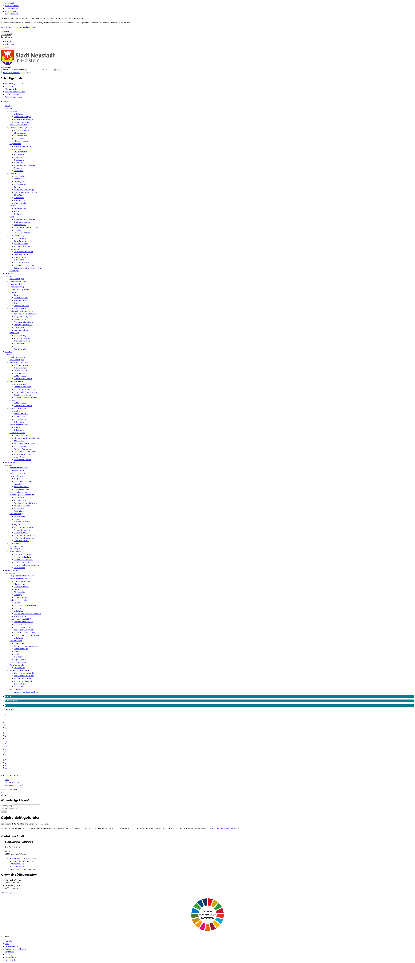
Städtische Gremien (22, 222)
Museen (13, 400)
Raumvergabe (20, 154)
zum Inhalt (9, 3)
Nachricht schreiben (18, 866)
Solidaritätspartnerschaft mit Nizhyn (29, 268)
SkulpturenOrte (20, 616)
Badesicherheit (20, 446)
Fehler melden (11, 960)
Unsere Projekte (20, 457)
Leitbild (17, 519)
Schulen (17, 295)
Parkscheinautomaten (23, 481)
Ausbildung (18, 211)
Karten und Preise (21, 414)
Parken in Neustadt (17, 476)
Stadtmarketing (20, 203)
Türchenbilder (19, 592)
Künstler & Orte (20, 624)
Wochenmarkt (15, 551)
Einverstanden (6, 34)
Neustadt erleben (17, 381)
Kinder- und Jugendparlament (27, 227)
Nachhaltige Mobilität (23, 246)
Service (17, 654)
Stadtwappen (20, 257)
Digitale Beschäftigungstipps (26, 646)
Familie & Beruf (20, 319)
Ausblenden (5, 32)
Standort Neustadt (17, 470)
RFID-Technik (19, 657)
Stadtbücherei (20, 300)
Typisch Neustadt (21, 370)
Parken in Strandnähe (23, 449)
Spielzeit (17, 411)
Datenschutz (10, 957)
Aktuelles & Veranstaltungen (26, 314)
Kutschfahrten (20, 684)
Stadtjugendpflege (18, 308)
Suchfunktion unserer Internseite (225, 828)
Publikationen (19, 511)
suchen (4, 811)
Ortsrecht (18, 168)
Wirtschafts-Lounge (18, 546)
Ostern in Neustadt (22, 122)
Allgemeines (19, 643)
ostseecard (19, 441)
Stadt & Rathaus (12, 782)
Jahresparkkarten (21, 486)
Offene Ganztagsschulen (20, 289)
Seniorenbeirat (20, 225)
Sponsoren (18, 608)
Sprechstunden (20, 135)
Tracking (8, 954)
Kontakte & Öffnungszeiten (21, 127)
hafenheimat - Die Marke (24, 535)
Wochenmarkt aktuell (23, 557)
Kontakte (17, 149)
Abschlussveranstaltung (24, 627)
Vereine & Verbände (18, 281)
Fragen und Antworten (23, 233)
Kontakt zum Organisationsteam (27, 613)
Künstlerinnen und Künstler (25, 605)
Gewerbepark (15, 549)
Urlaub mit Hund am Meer (24, 451)
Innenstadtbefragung (19, 468)
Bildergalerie (19, 260)
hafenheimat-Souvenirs (24, 538)
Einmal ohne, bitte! (21, 562)
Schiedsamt (19, 343)
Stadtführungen (20, 368)
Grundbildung (20, 667)
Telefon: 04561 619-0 (18, 858)
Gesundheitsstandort (19, 492)
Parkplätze (18, 478)
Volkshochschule (21, 297)
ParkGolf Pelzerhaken (22, 459)
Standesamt (19, 160)
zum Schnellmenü (12, 8)
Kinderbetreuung (17, 287)
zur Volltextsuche (12, 14)
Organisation (19, 138)
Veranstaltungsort (21, 586)
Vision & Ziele (19, 516)
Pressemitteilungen (22, 530)
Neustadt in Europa (22, 262)
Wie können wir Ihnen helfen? (13, 70)
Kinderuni (18, 303)
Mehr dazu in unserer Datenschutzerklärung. (19, 27)
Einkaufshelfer (19, 568)
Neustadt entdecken (18, 362)
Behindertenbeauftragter (24, 189)
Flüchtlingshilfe (20, 349)
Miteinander (14, 333)
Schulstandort (20, 241)
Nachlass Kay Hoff (21, 306)
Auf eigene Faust (21, 365)
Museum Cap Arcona (23, 378)
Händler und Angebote (23, 559)
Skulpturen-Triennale (22, 395)
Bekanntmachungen (13, 97)
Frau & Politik (19, 327)
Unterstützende (20, 597)
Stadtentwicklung (17, 235)
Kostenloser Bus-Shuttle (24, 630)
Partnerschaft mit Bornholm (25, 265)
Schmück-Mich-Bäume (23, 678)
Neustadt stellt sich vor (23, 252)
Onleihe (17, 651)
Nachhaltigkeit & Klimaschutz (22, 495)
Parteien (17, 230)
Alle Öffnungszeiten (9, 892)
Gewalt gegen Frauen (23, 324)
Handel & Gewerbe (17, 473)
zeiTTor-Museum (21, 376)
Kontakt (8, 41)
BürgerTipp (18, 162)
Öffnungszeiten (11, 44)
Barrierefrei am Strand (23, 454)
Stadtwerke (14, 543)
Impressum (9, 952)
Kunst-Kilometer (20, 373)
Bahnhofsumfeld (21, 243)
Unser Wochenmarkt (22, 554)
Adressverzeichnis (21, 130)
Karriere (17, 187)
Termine (17, 589)
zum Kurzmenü (11, 11)
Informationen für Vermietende (27, 438)
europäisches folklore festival (26, 392)
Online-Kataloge (21, 649)
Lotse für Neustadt (21, 254)
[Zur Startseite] (28, 64)
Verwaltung (14, 173)
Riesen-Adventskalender (24, 527)
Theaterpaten (20, 419)
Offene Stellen (20, 208)
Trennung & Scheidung (23, 322)
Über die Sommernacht (23, 622)
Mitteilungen (19, 114)
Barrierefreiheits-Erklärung (15, 949)
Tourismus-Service (17, 432)
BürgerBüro (9, 86)
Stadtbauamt (19, 200)
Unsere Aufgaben (21, 435)
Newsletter (18, 171)
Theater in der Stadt (22, 387)
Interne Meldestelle (22, 141)
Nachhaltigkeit (20, 500)
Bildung (13, 292)
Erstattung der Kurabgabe (25, 443)
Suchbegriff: (6, 806)
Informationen (20, 584)
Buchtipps (18, 595)
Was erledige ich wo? (14, 83)
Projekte (17, 524)
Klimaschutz (19, 497)
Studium (17, 214)
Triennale (18, 603)
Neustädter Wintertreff (23, 681)
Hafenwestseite (20, 238)
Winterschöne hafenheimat (21, 670)
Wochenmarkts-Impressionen (26, 565)
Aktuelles (13, 111)
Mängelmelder (11, 89)
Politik (12, 216)
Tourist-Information (18, 357)
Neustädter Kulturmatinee (24, 389)
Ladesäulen (19, 484)
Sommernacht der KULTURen (26, 397)
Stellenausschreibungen (15, 91)
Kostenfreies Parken (22, 489)
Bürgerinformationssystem (25, 165)
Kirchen (17, 346)
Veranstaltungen (17, 279)
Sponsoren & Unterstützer (24, 632)
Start (7, 779)
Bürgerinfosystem (12, 94)
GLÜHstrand (19, 686)
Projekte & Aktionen (22, 505)
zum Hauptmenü (12, 6)
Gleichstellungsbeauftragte (25, 192)
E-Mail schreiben (17, 864)
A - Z (7, 47)
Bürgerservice (15, 143)
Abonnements (20, 416)
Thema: (4, 808)
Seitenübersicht (11, 946)
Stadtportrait (15, 249)
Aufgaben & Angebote (23, 316)
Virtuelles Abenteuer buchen (26, 692)
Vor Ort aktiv (19, 508)
